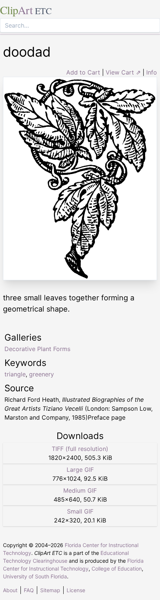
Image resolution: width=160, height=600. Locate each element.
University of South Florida (35, 576)
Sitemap (50, 590)
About (10, 590)
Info (151, 72)
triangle (15, 374)
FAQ (29, 590)
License (76, 590)
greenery (41, 374)
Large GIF (80, 469)
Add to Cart (83, 72)
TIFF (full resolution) (80, 448)
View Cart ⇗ (123, 72)
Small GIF (80, 511)
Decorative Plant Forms (37, 349)
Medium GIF (80, 490)
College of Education (117, 568)
